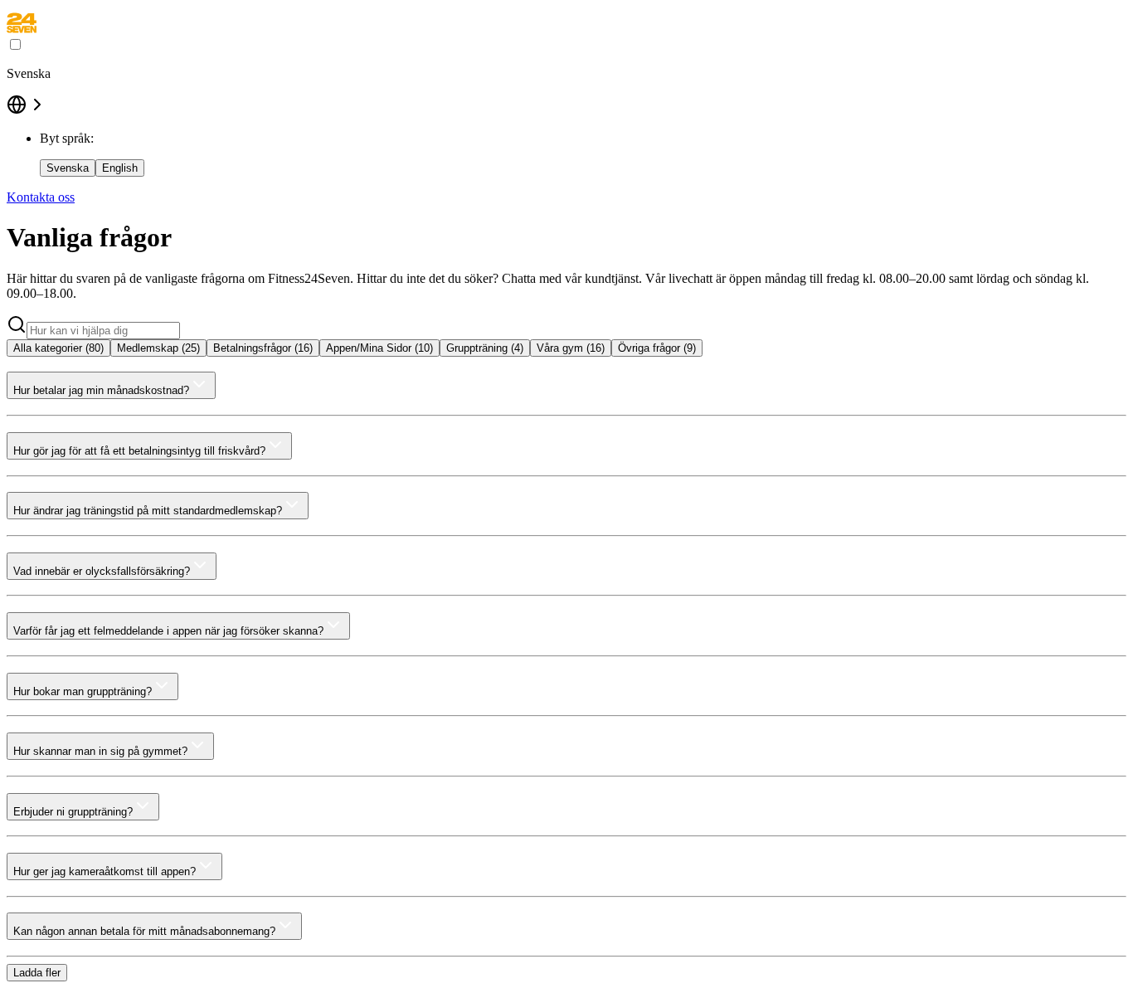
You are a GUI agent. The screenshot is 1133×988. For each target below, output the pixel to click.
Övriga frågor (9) (657, 348)
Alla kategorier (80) (58, 348)
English (120, 168)
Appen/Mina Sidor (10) (379, 348)
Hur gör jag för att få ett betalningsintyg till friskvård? (139, 451)
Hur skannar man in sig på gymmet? (100, 751)
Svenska (67, 168)
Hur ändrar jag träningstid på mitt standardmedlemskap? (147, 510)
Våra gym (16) (571, 348)
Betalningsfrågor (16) (263, 348)
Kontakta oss (41, 197)
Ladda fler (37, 972)
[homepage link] (21, 29)
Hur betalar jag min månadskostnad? (101, 390)
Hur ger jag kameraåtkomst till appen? (104, 871)
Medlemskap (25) (158, 348)
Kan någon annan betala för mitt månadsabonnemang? (144, 931)
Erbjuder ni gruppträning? (73, 811)
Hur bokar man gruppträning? (82, 691)
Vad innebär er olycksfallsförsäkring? (101, 571)
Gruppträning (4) (484, 348)
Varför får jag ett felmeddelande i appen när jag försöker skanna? (168, 631)
